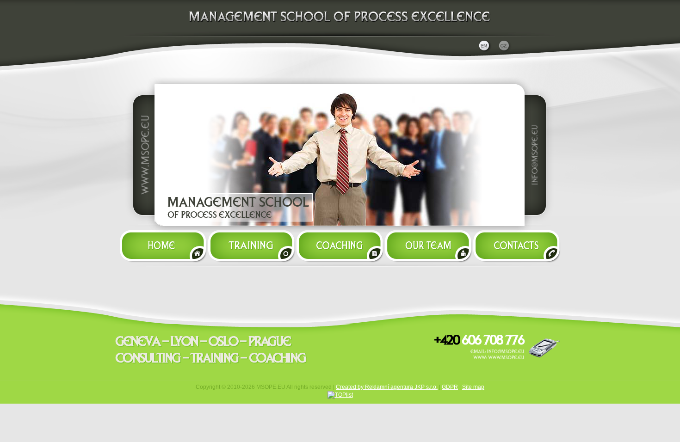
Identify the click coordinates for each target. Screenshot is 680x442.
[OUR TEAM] (427, 243)
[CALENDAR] (339, 243)
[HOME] (161, 243)
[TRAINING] (251, 243)
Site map (473, 387)
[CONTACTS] (518, 243)
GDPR (450, 387)
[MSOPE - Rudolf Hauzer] (340, 36)
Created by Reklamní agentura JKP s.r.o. (387, 387)
